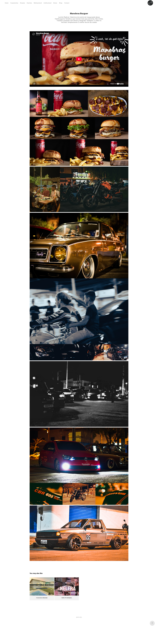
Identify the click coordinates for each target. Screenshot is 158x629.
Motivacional (38, 3)
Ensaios (22, 3)
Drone (55, 3)
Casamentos (14, 3)
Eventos (29, 3)
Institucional (47, 3)
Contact (66, 3)
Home (6, 3)
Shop (60, 3)
